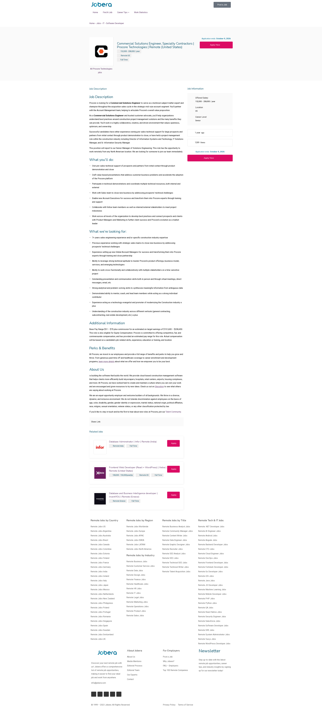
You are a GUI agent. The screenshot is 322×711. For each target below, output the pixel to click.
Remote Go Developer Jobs (210, 571)
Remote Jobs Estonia (100, 553)
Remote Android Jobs (207, 535)
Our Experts (132, 675)
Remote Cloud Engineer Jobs (211, 553)
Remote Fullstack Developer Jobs (213, 567)
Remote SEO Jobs (170, 558)
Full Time (124, 60)
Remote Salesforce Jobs (209, 621)
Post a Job (168, 657)
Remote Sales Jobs (135, 615)
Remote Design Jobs (135, 575)
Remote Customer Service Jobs (140, 566)
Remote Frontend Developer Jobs (213, 562)
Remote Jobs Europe (135, 531)
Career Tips (122, 12)
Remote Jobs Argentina (101, 531)
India (122, 446)
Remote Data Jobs (134, 570)
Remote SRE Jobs (206, 630)
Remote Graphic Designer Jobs (176, 544)
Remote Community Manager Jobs (177, 531)
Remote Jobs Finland (100, 558)
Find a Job (107, 12)
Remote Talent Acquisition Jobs (176, 571)
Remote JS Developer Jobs (210, 585)
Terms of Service (185, 705)
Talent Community (173, 412)
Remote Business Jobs (136, 561)
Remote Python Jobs (207, 603)
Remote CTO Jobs (206, 549)
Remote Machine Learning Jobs (212, 589)
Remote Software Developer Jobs (213, 625)
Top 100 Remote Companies (175, 670)
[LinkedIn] (100, 694)
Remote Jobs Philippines (102, 603)
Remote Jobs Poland (100, 607)
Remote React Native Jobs (210, 612)
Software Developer (115, 23)
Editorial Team (133, 670)
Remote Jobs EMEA (135, 540)
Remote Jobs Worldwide (137, 526)
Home (95, 12)
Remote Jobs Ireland (100, 576)
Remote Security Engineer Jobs (212, 616)
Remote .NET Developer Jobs (211, 526)
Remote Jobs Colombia (101, 549)
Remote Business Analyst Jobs (176, 526)
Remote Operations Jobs (137, 606)
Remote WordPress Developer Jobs (214, 643)
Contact (130, 679)
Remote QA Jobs (205, 607)
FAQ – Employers (170, 665)
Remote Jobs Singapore (101, 621)
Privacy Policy (169, 705)
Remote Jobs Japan (99, 585)
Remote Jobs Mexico (100, 589)
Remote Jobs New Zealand (103, 598)
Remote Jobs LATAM (135, 544)
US (129, 56)
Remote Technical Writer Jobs (175, 567)
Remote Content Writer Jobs (174, 535)
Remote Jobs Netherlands (102, 594)
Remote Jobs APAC (135, 535)
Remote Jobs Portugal (100, 612)
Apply (173, 443)
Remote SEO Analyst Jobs (174, 553)
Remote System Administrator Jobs (214, 634)
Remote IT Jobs (133, 593)
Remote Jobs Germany (101, 567)
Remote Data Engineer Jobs (174, 540)
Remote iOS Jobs (206, 576)
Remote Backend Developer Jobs (213, 544)
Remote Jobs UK (98, 639)
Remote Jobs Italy (99, 580)
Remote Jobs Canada (100, 544)
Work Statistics (141, 12)
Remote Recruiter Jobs (172, 549)
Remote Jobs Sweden (100, 630)
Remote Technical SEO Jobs (174, 562)
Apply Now (215, 44)
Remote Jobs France (100, 562)
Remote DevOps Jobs (208, 558)
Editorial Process (134, 665)
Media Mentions (134, 661)
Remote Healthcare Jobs (137, 584)
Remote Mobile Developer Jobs (212, 594)
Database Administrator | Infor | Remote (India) (133, 441)
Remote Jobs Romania (101, 616)
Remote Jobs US (98, 526)
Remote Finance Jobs (136, 579)
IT (103, 23)
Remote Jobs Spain (99, 625)
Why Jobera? (168, 661)
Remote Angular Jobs (207, 540)
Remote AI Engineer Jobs (209, 531)
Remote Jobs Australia (101, 535)
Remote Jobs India (99, 571)
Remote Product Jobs (136, 611)
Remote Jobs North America (138, 549)
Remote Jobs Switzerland (102, 634)
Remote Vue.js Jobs (207, 639)
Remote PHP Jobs (206, 598)
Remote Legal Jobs (135, 597)
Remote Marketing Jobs (137, 602)
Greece (122, 501)
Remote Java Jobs (206, 580)
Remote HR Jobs (134, 588)
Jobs (98, 23)
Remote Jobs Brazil (99, 540)
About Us (131, 657)
